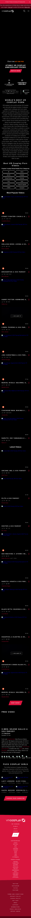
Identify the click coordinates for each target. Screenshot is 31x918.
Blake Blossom (6, 558)
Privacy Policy (15, 896)
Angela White (16, 863)
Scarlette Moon (6, 221)
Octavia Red (5, 641)
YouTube (15, 890)
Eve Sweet (15, 864)
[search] (24, 11)
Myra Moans (5, 276)
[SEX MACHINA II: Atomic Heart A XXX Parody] (15, 542)
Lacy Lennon (15, 867)
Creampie (22, 175)
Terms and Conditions (16, 894)
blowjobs (4, 750)
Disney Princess (8, 178)
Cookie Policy (15, 898)
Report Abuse (15, 911)
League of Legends (22, 184)
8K (8, 171)
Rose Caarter (5, 248)
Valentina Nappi (6, 586)
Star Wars (15, 844)
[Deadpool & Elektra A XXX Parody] (15, 626)
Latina (8, 184)
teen (13, 739)
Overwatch (22, 187)
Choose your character (15, 798)
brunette (9, 739)
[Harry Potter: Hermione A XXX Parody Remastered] (15, 288)
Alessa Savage (6, 359)
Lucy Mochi (5, 614)
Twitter (15, 883)
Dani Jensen (5, 332)
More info (27, 7)
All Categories (15, 857)
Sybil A (15, 871)
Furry (9, 181)
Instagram (15, 885)
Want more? (15, 703)
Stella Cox (4, 304)
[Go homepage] (10, 11)
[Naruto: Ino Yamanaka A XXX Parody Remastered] (15, 427)
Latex (22, 181)
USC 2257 (15, 900)
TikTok (15, 888)
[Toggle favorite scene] (29, 217)
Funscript (22, 178)
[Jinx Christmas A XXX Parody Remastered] (15, 344)
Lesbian (8, 187)
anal (21, 748)
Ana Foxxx (4, 475)
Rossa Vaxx (5, 503)
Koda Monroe (5, 669)
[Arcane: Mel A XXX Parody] (15, 459)
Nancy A (4, 442)
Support (15, 904)
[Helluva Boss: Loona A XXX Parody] (15, 233)
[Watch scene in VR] (15, 721)
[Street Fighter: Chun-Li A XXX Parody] (15, 205)
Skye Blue (15, 861)
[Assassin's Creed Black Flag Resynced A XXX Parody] (15, 653)
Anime (22, 171)
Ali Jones (4, 530)
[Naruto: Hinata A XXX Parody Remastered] (15, 570)
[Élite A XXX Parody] (15, 487)
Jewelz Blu (5, 415)
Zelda (15, 852)
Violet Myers (15, 874)
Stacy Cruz (15, 865)
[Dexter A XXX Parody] (15, 515)
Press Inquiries (15, 909)
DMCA (15, 902)
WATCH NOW (15, 70)
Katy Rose (7, 733)
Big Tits (8, 175)
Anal (15, 845)
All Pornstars (15, 877)
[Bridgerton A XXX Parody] (15, 261)
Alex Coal (15, 868)
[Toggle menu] (28, 11)
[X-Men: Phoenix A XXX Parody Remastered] (15, 316)
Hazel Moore (15, 872)
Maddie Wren (5, 387)
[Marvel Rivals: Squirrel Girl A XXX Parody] (15, 371)
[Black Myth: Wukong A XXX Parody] (15, 598)
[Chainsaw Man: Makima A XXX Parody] (15, 399)
